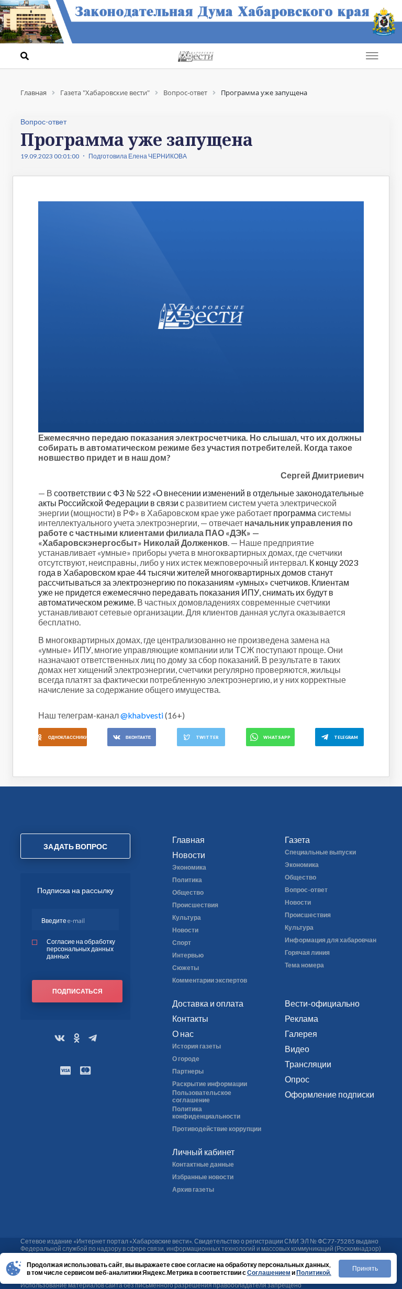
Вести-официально (322, 1003)
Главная (188, 840)
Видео (297, 1049)
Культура (186, 917)
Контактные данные (203, 1164)
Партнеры (188, 1071)
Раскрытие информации (209, 1084)
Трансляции (308, 1064)
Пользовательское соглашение (201, 1096)
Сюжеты (185, 968)
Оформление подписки (329, 1094)
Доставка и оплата (207, 1003)
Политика (187, 880)
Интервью (188, 955)
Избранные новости (202, 1177)
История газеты (196, 1046)
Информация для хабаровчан (330, 940)
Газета (297, 840)
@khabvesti (141, 715)
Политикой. (313, 1272)
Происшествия (195, 905)
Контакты (190, 1018)
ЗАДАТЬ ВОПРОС (75, 846)
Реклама (301, 1018)
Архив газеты (193, 1189)
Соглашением (269, 1272)
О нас (183, 1034)
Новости (188, 855)
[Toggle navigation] (372, 56)
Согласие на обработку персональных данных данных (81, 949)
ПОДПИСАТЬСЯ (77, 991)
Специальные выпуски (320, 852)
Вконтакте (138, 737)
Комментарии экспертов (209, 980)
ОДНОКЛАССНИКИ (67, 737)
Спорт (181, 942)
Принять (365, 1268)
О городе (185, 1059)
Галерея (301, 1034)
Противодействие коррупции (216, 1129)
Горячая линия (307, 952)
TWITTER (207, 737)
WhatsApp (277, 737)
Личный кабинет (203, 1152)
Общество (188, 892)
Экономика (189, 867)
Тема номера (304, 965)
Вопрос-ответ (306, 890)
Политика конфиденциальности (206, 1112)
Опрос (297, 1079)
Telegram (346, 737)
